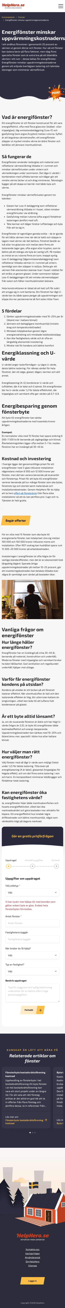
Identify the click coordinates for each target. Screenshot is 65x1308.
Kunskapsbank (8, 17)
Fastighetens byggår (16, 932)
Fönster (21, 17)
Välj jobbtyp (12, 885)
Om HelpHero (32, 1261)
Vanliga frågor (32, 1253)
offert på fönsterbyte (25, 493)
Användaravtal (32, 1257)
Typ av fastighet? (14, 964)
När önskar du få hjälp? (18, 948)
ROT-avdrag (28, 545)
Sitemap (32, 1265)
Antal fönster (13, 916)
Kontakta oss (32, 1249)
